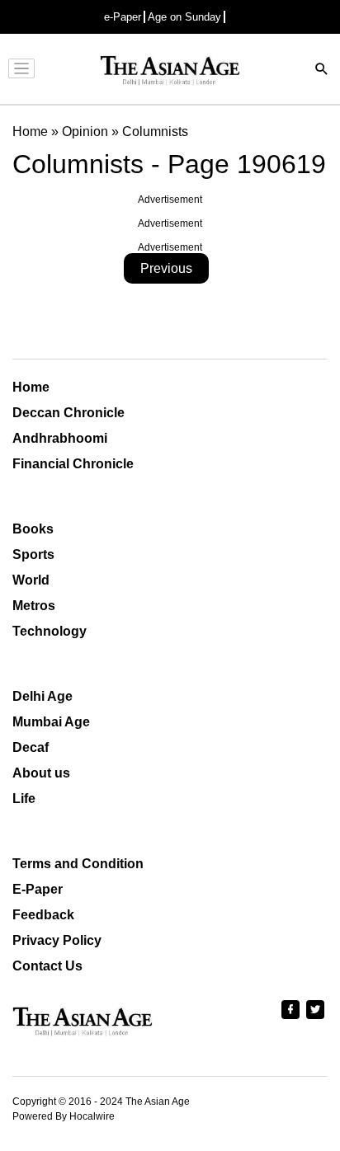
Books (33, 529)
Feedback (43, 915)
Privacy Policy (57, 940)
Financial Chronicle (73, 464)
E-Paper (37, 889)
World (31, 580)
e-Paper (122, 17)
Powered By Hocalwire (63, 1116)
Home (31, 387)
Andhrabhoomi (59, 438)
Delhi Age (42, 696)
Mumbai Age (51, 722)
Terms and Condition (78, 864)
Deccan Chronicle (68, 413)
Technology (49, 631)
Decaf (30, 747)
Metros (33, 606)
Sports (33, 554)
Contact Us (47, 966)
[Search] (322, 70)
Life (23, 799)
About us (41, 773)
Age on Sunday (184, 17)
